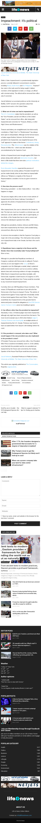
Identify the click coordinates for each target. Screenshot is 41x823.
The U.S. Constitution (8, 114)
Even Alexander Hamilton (9, 168)
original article (11, 367)
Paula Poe (4, 686)
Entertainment (5, 562)
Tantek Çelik (5, 680)
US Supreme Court (7, 385)
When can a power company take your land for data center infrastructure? (24, 462)
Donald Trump (11, 378)
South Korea (16, 85)
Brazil (9, 85)
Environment (5, 455)
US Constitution (26, 382)
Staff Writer (6, 24)
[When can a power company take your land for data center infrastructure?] (6, 462)
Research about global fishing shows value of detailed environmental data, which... (25, 593)
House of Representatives (24, 378)
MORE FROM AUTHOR (9, 436)
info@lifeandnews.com (24, 815)
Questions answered (27, 380)
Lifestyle (3, 759)
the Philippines (27, 85)
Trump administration (14, 382)
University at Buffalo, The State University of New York (18, 359)
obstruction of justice (27, 158)
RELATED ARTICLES (8, 433)
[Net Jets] (20, 787)
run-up (25, 264)
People (3, 762)
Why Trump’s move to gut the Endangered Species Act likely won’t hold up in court (26, 453)
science (3, 756)
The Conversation (32, 364)
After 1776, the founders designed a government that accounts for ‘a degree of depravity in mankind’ (26, 443)
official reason (19, 145)
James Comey (15, 380)
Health (3, 747)
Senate (4, 382)
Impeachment (6, 380)
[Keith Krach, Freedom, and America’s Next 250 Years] (6, 636)
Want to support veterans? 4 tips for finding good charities (30, 409)
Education (4, 771)
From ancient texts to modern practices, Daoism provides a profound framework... (20, 566)
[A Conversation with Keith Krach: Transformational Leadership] (6, 720)
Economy (4, 765)
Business (4, 446)
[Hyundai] (20, 780)
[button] (38, 9)
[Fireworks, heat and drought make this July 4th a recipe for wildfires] (6, 604)
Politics (3, 17)
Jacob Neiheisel (6, 73)
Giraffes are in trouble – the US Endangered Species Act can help (10, 410)
